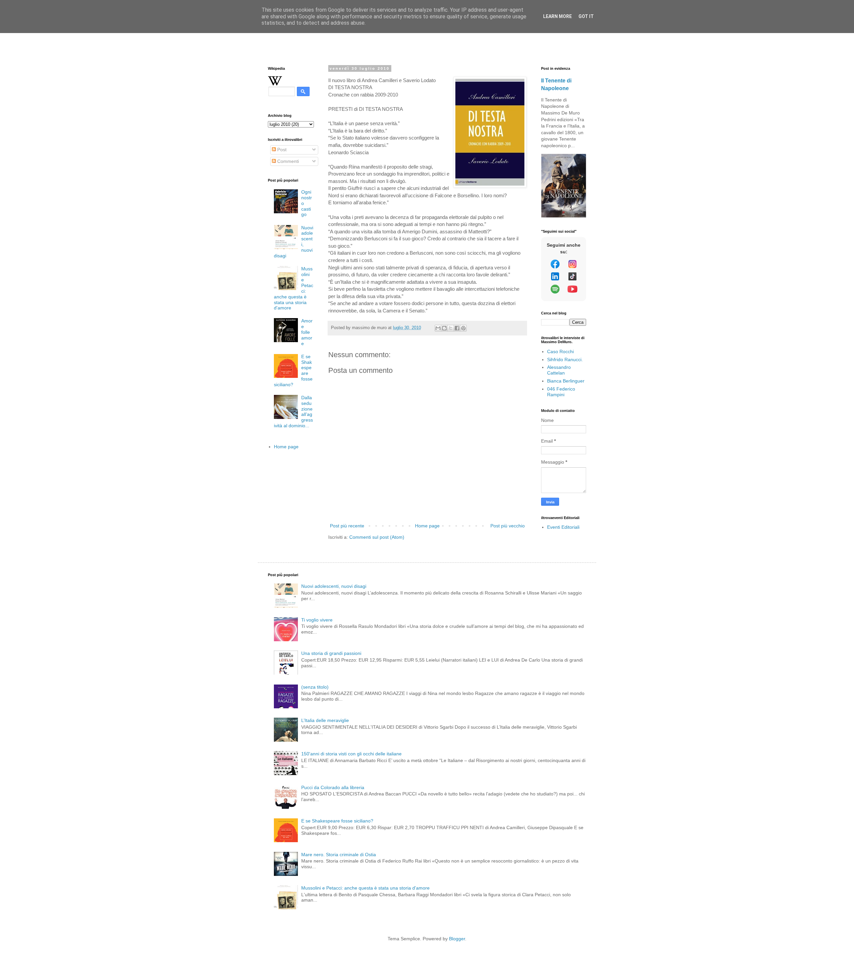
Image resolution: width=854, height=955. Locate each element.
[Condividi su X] (450, 328)
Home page (427, 525)
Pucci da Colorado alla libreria (332, 787)
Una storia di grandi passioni (331, 653)
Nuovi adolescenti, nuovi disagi (333, 586)
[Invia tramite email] (438, 328)
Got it (586, 16)
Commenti (287, 161)
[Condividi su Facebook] (457, 328)
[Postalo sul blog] (444, 328)
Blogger (457, 938)
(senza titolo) (315, 687)
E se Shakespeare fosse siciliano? (337, 820)
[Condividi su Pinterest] (463, 328)
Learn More (557, 16)
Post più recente (347, 525)
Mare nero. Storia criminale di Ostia (338, 854)
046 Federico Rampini (561, 391)
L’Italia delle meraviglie (325, 720)
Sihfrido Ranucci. (565, 359)
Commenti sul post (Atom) (376, 537)
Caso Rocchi (560, 351)
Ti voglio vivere (317, 620)
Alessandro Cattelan (559, 370)
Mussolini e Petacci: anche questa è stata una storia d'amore (365, 888)
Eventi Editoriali (563, 527)
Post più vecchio (507, 525)
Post (281, 149)
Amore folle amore (307, 332)
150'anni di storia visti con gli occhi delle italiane (351, 753)
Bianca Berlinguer (565, 381)
